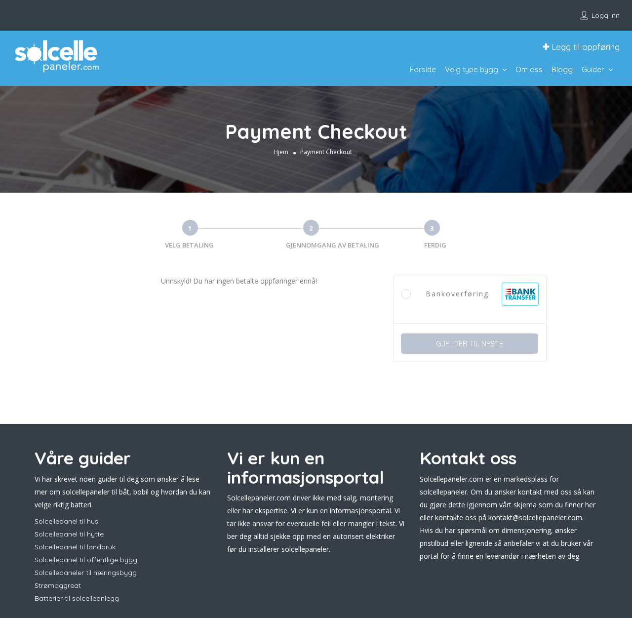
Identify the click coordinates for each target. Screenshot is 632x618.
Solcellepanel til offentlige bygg (86, 559)
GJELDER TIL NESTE (469, 343)
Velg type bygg (471, 69)
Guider (593, 69)
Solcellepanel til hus (66, 521)
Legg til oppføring (584, 46)
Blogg (562, 69)
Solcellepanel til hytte (69, 534)
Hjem (281, 152)
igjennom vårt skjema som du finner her (531, 504)
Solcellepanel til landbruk (75, 546)
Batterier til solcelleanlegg (77, 598)
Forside (423, 69)
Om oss (529, 69)
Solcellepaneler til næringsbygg (86, 572)
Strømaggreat (58, 585)
